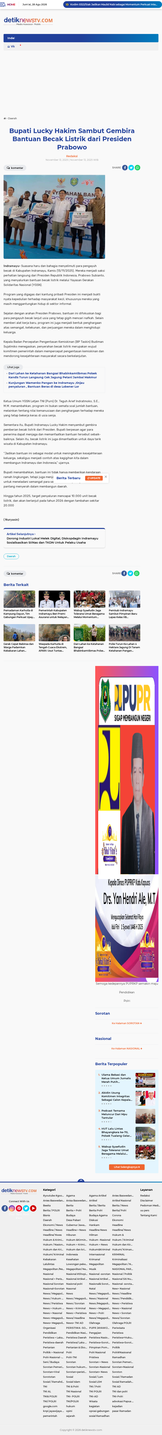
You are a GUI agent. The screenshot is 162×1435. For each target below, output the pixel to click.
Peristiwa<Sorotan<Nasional (123, 1342)
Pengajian (95, 1332)
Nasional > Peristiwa (54, 1278)
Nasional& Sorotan (100, 1283)
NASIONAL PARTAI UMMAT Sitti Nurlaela (123, 1269)
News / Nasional (98, 1298)
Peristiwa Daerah (76, 1337)
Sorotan (102, 1013)
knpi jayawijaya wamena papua (54, 1411)
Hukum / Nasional (54, 1244)
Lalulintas (48, 1264)
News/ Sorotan (121, 1318)
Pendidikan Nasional (77, 1332)
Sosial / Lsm (96, 1376)
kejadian (117, 1406)
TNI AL (47, 1391)
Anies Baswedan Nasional (123, 1195)
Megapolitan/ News (77, 1269)
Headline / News (52, 1229)
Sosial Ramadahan (123, 1381)
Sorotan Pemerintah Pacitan (54, 1367)
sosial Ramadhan (99, 1415)
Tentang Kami (21, 1216)
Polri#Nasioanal (121, 1352)
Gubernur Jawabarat (77, 1225)
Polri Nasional (97, 1352)
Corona (116, 1215)
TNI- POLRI (73, 1396)
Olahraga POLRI (121, 1322)
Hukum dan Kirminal (123, 1244)
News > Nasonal (52, 1313)
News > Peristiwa (122, 1303)
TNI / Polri (95, 1386)
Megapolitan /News (54, 1269)
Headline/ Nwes (52, 1234)
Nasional (103, 1039)
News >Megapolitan (54, 1318)
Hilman (93, 1234)
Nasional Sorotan (53, 1283)
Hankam (94, 1225)
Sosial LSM (95, 1381)
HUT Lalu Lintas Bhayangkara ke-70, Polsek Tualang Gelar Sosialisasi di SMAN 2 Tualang (116, 1132)
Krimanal (94, 1259)
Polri (69, 1352)
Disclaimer (146, 1200)
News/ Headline (75, 1318)
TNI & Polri (72, 1386)
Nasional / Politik (122, 1274)
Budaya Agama (98, 1215)
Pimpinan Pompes (100, 1347)
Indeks (12, 38)
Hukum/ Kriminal (53, 1254)
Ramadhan (118, 1357)
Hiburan (71, 1234)
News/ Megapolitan (100, 1318)
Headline (117, 1225)
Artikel (93, 1200)
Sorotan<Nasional (123, 1367)
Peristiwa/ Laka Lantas (77, 1342)
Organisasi (49, 1327)
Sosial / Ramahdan (54, 1381)
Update (94, 478)
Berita (69, 1205)
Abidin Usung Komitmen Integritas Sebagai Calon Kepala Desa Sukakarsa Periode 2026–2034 (116, 1096)
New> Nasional (121, 1288)
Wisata (93, 1401)
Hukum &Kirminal (77, 1239)
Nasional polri (74, 1283)
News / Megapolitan (100, 1293)
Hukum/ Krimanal (123, 1249)
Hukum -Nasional (99, 1239)
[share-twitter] (131, 167)
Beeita (47, 1205)
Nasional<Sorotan (53, 1288)
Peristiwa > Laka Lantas (54, 1337)
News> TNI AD (74, 1322)
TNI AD (116, 1386)
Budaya (70, 1215)
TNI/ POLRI (49, 1401)
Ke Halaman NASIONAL (125, 1048)
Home (11, 4)
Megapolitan (96, 1264)
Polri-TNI (71, 1357)
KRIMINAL (118, 1254)
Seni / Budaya (51, 1362)
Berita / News (120, 1205)
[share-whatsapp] (137, 167)
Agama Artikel (97, 1195)
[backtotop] (81, 1182)
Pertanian (49, 1347)
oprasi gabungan (99, 1411)
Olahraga (94, 1322)
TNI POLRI (95, 1391)
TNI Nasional (73, 1391)
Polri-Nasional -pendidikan (54, 1357)
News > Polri (96, 1313)
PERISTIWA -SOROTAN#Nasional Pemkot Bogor (77, 1327)
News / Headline (121, 1293)
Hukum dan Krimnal (54, 1249)
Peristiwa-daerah (53, 1342)
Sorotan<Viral (51, 1371)
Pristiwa (94, 1357)
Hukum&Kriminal (99, 1249)
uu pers (144, 1210)
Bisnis (46, 1215)
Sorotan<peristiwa (77, 1371)
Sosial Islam (73, 1381)
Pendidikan (50, 1332)
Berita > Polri (73, 1210)
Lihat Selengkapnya (126, 1166)
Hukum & (118, 1234)
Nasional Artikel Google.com (77, 1278)
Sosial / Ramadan (122, 1376)
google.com (50, 1406)
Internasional (97, 1254)
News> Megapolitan (54, 1322)
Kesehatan (72, 1259)
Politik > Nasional (53, 1352)
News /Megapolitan (100, 1303)
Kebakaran (49, 1259)
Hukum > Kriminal (77, 1244)
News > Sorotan (121, 1313)
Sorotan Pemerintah (123, 1362)
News (69, 1293)
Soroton (117, 1371)
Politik (116, 1347)
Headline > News (76, 1229)
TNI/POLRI (72, 1401)
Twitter (28, 1213)
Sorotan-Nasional (99, 1367)
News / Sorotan (75, 1303)
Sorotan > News (98, 1362)
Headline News (98, 1229)
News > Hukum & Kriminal (54, 1308)
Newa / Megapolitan (54, 1293)
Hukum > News (98, 1244)
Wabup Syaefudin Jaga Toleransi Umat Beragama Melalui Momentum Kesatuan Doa (116, 1150)
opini (69, 1411)
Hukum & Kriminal (54, 1239)
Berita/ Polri (119, 1210)
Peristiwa (117, 1332)
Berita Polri (95, 1210)
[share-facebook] (125, 167)
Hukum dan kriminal (77, 1249)
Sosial (69, 1376)
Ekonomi (117, 1220)
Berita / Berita (97, 1205)
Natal (92, 1288)
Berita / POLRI (51, 1210)
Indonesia (72, 1254)
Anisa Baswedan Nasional (77, 1200)
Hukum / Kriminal (123, 1239)
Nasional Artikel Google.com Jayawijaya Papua (100, 1278)
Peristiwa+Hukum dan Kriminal (123, 1337)
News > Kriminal (76, 1308)
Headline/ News (121, 1229)
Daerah (11, 556)
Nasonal (71, 1288)
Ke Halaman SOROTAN (126, 1023)
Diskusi (93, 1220)
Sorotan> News (98, 1371)
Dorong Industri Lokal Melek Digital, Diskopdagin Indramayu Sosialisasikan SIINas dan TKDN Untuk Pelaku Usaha (52, 540)
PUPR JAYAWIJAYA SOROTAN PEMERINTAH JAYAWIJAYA (100, 1327)
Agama (70, 1195)
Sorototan (49, 1376)
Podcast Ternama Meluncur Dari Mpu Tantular (114, 1114)
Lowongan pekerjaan (77, 1264)
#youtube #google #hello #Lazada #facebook (54, 1195)
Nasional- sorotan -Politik (123, 1283)
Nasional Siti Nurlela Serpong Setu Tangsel (123, 1278)
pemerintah (50, 1415)
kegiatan (94, 1406)
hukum (70, 1406)
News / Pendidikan (123, 1298)
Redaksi (145, 1195)
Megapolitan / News (123, 1264)
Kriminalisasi (119, 1259)
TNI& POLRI (50, 1396)
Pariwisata (118, 1327)
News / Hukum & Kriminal (54, 1298)
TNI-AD (93, 1396)
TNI (45, 1386)
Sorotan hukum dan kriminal (77, 1367)
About (27, 1214)
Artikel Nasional (121, 1200)
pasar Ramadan (121, 1411)
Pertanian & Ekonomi (77, 1347)
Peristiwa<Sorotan (100, 1342)
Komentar (16, 167)
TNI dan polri (119, 1391)
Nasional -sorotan (99, 1274)
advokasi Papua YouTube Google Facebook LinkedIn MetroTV (123, 1401)
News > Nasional (122, 1308)
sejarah (70, 1415)
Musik (92, 1269)
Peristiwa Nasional (100, 1337)
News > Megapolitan (100, 1308)
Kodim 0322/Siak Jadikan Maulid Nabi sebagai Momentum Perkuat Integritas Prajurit (114, 4)
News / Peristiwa (53, 1303)
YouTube (36, 1213)
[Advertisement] (81, 81)
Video (15, 46)
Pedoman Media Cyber (151, 1205)
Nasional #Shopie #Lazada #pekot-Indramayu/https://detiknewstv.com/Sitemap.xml (77, 1274)
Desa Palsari (73, 1220)
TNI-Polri (117, 1396)
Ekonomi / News (53, 1225)
